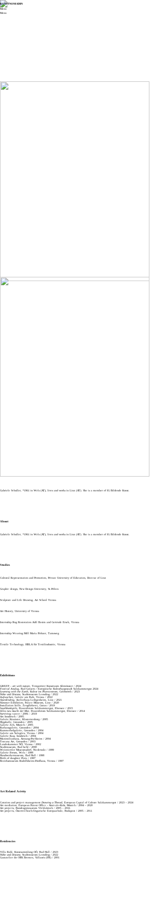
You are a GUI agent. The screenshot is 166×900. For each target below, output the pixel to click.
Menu (3, 8)
